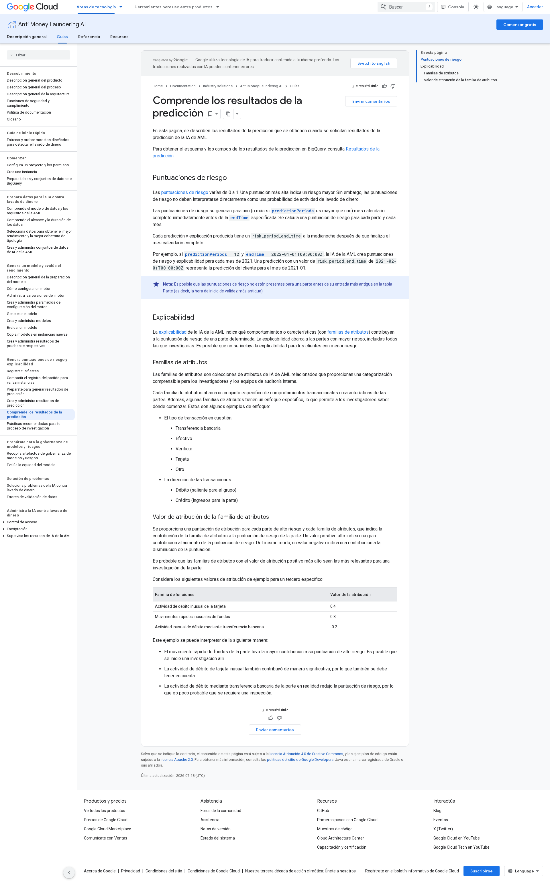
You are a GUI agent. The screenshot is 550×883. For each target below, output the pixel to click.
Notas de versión (216, 829)
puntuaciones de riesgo (184, 192)
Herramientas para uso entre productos (174, 6)
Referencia (89, 36)
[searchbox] (38, 55)
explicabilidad (172, 332)
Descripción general (26, 36)
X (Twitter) (443, 829)
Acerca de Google (100, 871)
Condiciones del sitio (164, 871)
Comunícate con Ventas (105, 838)
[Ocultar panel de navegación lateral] (69, 872)
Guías (62, 36)
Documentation (183, 86)
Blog (437, 810)
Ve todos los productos (104, 810)
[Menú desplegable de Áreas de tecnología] (122, 7)
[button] (37, 522)
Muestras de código (335, 829)
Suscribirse (481, 871)
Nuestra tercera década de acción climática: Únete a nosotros (300, 871)
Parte (168, 291)
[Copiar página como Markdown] (228, 114)
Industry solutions (218, 86)
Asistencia (210, 819)
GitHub (323, 810)
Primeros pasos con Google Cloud (347, 819)
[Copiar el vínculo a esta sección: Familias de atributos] (213, 362)
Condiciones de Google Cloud (214, 871)
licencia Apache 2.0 (177, 759)
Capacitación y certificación (341, 847)
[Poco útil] (393, 86)
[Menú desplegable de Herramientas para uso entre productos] (219, 7)
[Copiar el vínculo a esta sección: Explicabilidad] (200, 317)
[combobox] (406, 7)
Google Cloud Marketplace (107, 829)
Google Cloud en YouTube (456, 838)
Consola (456, 6)
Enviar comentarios (371, 101)
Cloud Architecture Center (340, 838)
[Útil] (384, 86)
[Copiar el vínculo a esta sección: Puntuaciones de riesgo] (232, 178)
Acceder (535, 7)
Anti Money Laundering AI (52, 24)
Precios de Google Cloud (105, 819)
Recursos (119, 36)
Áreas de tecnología (96, 6)
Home (158, 86)
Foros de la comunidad (221, 810)
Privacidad (130, 871)
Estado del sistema (218, 838)
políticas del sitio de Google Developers (300, 759)
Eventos (440, 819)
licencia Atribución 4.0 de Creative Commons (306, 754)
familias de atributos (348, 332)
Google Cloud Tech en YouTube (461, 847)
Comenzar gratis (519, 24)
